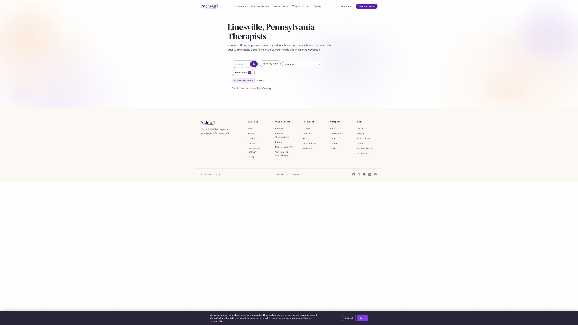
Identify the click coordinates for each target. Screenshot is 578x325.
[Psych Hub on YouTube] (375, 174)
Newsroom (335, 133)
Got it (362, 318)
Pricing (317, 6)
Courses (307, 133)
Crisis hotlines (309, 143)
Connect (252, 143)
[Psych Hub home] (209, 6)
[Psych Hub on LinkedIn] (370, 174)
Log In (333, 148)
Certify (251, 138)
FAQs (305, 138)
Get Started (365, 6)
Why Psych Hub (300, 6)
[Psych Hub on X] (359, 174)
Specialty (270, 63)
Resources (279, 6)
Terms (360, 143)
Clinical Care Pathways (254, 150)
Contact (334, 143)
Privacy (360, 133)
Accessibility (363, 153)
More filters (242, 72)
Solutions (239, 6)
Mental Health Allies (285, 146)
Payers (278, 142)
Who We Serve (259, 6)
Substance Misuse (243, 80)
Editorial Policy (364, 148)
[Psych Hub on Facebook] (353, 174)
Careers (334, 138)
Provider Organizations (282, 135)
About (333, 128)
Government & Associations (282, 153)
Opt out (349, 318)
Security (361, 128)
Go (253, 64)
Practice (252, 133)
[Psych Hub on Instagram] (364, 174)
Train (250, 128)
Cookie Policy (364, 138)
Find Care (346, 6)
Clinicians (279, 128)
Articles (306, 128)
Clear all (260, 80)
